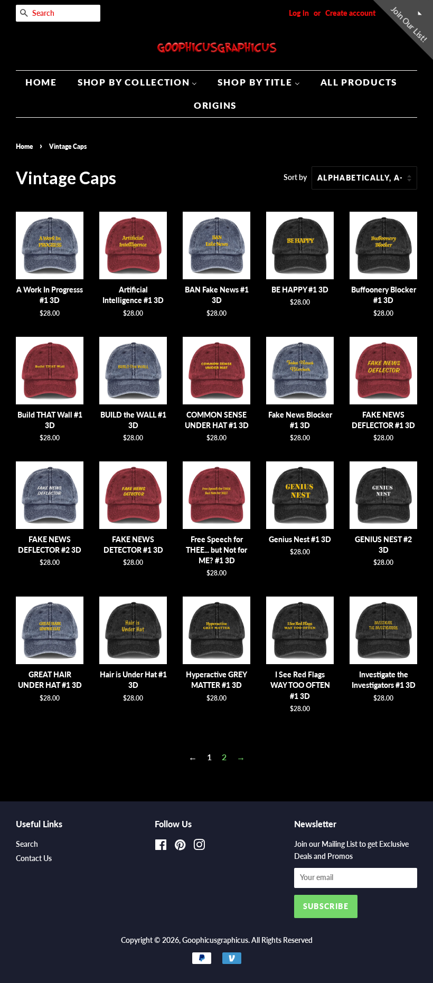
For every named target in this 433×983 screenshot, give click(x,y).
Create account (350, 12)
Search (27, 844)
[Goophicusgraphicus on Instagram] (199, 847)
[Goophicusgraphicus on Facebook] (161, 847)
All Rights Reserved (282, 940)
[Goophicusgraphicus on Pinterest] (180, 847)
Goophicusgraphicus (215, 940)
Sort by (295, 177)
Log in (299, 12)
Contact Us (34, 858)
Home (24, 146)
